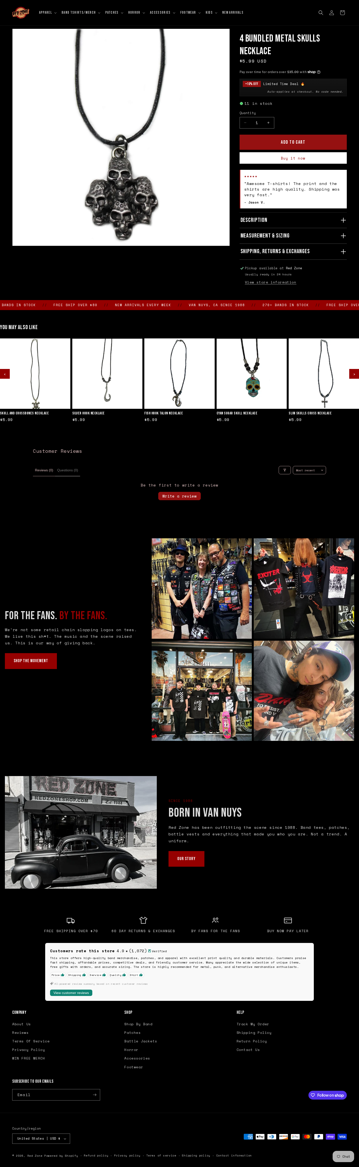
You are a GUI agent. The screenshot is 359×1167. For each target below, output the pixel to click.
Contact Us (248, 1049)
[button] (47, 12)
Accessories (137, 1058)
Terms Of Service (31, 1041)
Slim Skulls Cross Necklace (310, 413)
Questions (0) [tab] (67, 470)
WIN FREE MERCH (28, 1058)
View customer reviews (71, 993)
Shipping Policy (254, 1032)
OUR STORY (186, 858)
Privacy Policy (28, 1049)
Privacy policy (127, 1155)
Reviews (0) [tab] (44, 470)
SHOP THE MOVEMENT (31, 660)
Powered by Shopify (61, 1156)
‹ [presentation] (5, 374)
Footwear (133, 1067)
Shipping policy (196, 1155)
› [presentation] (354, 374)
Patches (132, 1032)
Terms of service (161, 1155)
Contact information (234, 1155)
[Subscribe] (94, 1095)
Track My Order (253, 1024)
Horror (131, 1049)
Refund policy (96, 1155)
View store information (270, 282)
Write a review (179, 496)
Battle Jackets (140, 1041)
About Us (21, 1024)
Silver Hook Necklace (88, 413)
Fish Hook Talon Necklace (163, 413)
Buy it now (293, 158)
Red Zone (34, 1156)
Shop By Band (138, 1024)
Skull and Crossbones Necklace (24, 413)
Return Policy (252, 1041)
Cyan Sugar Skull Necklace (237, 413)
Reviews (20, 1032)
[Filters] (285, 470)
